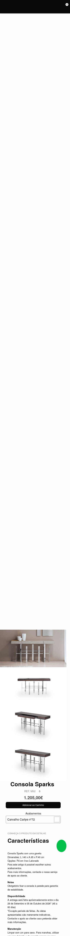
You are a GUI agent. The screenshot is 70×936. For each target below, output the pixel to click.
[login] (60, 6)
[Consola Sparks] (33, 648)
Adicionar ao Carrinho (33, 804)
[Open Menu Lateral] (4, 6)
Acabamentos (24, 816)
